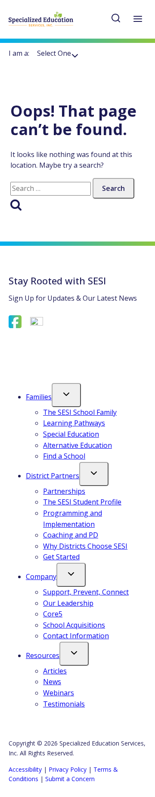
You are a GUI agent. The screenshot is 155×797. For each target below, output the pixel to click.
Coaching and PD (70, 535)
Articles (55, 671)
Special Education (71, 434)
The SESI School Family (80, 412)
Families (39, 397)
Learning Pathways (74, 423)
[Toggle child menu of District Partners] (93, 474)
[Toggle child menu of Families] (66, 395)
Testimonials (64, 704)
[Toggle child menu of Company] (71, 575)
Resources (42, 655)
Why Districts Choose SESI (85, 546)
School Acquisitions (74, 625)
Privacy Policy (68, 769)
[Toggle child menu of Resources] (74, 654)
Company (41, 576)
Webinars (58, 692)
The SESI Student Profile (82, 502)
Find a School (64, 456)
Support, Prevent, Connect (86, 592)
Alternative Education (77, 445)
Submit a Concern (70, 779)
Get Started (61, 557)
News (52, 681)
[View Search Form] (115, 19)
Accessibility (25, 769)
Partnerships (64, 491)
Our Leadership (68, 603)
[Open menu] (137, 19)
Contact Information (76, 635)
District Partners (52, 475)
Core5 (52, 614)
